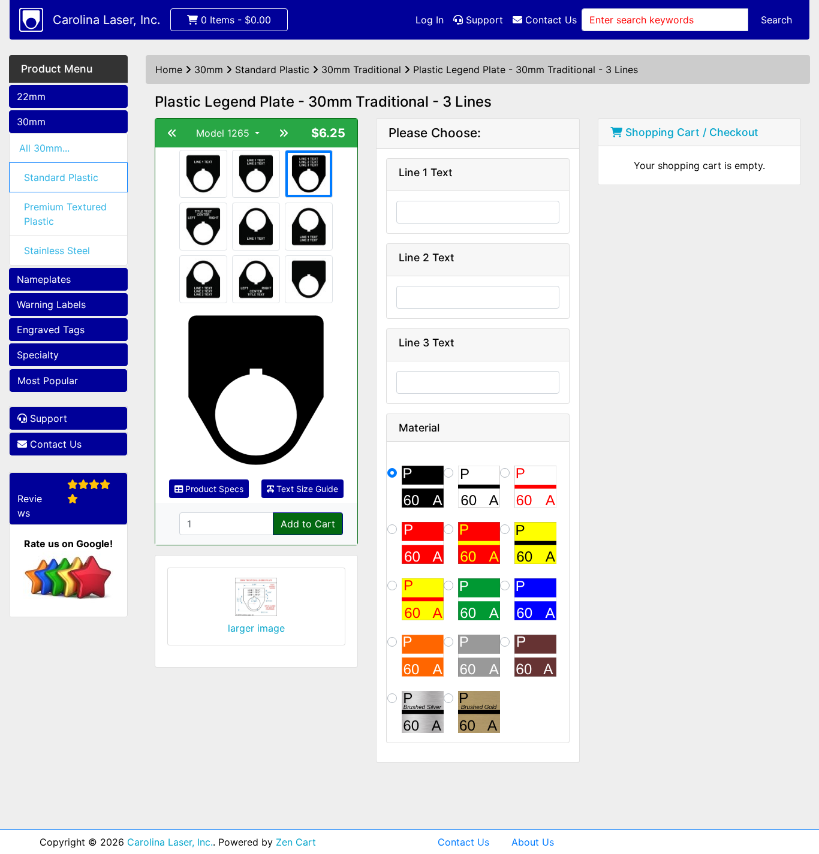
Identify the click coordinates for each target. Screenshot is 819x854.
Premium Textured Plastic (65, 214)
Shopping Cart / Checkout (690, 132)
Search (776, 20)
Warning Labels (51, 304)
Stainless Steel (57, 250)
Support (483, 20)
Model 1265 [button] (224, 133)
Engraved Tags (51, 330)
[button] (796, 794)
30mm (31, 122)
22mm (31, 96)
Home (168, 70)
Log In (429, 20)
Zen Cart (296, 842)
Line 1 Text (426, 172)
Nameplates (44, 279)
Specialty (38, 355)
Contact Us (549, 20)
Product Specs (213, 489)
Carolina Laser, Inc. (107, 20)
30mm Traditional (361, 70)
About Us (532, 842)
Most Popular (47, 381)
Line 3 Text (426, 342)
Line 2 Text (426, 257)
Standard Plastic (61, 177)
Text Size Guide (306, 489)
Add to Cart (308, 524)
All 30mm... (44, 148)
